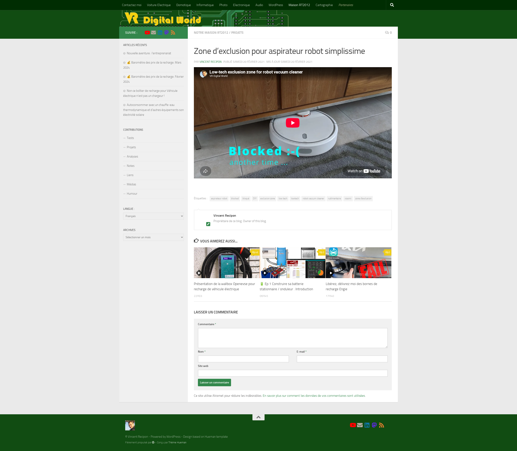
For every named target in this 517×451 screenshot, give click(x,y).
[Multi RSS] (172, 32)
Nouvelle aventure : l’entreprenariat (149, 53)
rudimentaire (334, 198)
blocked (235, 198)
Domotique (183, 5)
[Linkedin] (160, 32)
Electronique (241, 5)
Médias (131, 184)
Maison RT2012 (299, 5)
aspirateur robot (219, 198)
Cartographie (324, 5)
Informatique (205, 5)
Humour (132, 193)
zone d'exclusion (363, 198)
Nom (202, 351)
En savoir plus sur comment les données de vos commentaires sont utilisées (314, 396)
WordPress (276, 5)
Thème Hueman (177, 442)
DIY (254, 198)
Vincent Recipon (211, 62)
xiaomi (348, 198)
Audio (259, 5)
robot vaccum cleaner (313, 198)
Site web (203, 366)
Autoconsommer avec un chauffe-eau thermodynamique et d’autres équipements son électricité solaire (153, 110)
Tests (130, 138)
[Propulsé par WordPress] (153, 442)
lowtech (295, 198)
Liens (130, 175)
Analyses (132, 156)
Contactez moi (131, 5)
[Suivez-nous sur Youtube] (147, 32)
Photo (223, 5)
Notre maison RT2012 (211, 32)
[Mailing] (153, 32)
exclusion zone (267, 198)
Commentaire (207, 324)
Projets (237, 32)
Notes (131, 166)
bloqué (246, 198)
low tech (283, 198)
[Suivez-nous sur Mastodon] (166, 32)
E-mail (302, 351)
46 (256, 252)
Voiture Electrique (159, 5)
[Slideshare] (179, 32)
